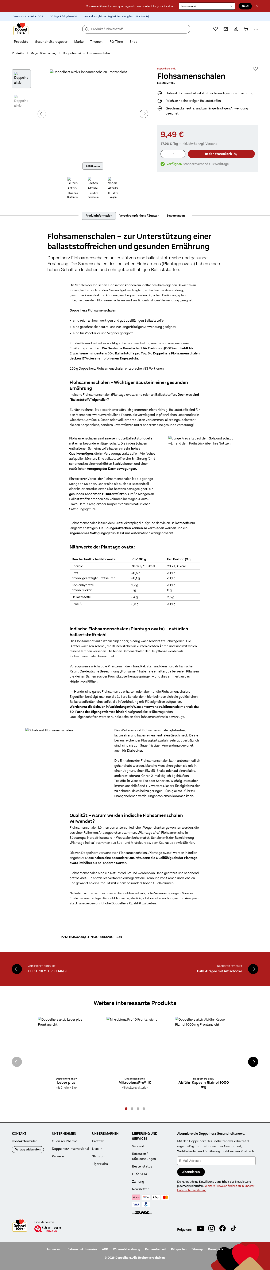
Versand (211, 144)
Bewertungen (175, 215)
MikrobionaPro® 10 (135, 1082)
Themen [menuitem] (96, 42)
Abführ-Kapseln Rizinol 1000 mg (203, 1084)
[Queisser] (47, 1228)
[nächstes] (144, 114)
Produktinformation (98, 215)
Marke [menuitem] (79, 42)
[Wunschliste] (215, 28)
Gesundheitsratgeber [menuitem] (51, 42)
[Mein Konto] (235, 29)
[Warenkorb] (246, 29)
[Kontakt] (225, 29)
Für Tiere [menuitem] (116, 42)
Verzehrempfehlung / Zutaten (139, 215)
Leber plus (66, 1082)
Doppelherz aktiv (166, 68)
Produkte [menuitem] (21, 42)
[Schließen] (257, 6)
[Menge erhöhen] (181, 153)
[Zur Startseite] (21, 29)
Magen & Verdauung (44, 53)
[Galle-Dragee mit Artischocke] (253, 969)
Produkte (18, 53)
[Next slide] (253, 1062)
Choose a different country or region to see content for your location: (130, 6)
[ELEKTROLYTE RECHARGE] (17, 969)
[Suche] (87, 29)
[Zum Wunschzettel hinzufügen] (255, 68)
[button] (126, 1108)
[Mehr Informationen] (256, 29)
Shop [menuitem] (133, 42)
